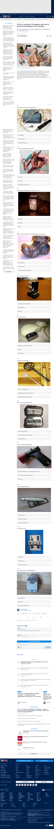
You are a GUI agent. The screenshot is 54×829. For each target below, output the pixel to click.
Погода (20, 14)
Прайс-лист (3, 767)
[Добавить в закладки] (48, 36)
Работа (36, 772)
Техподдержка (3, 774)
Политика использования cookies (33, 819)
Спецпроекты (46, 774)
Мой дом (28, 772)
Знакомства (15, 14)
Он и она (37, 765)
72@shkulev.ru (12, 818)
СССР (18, 613)
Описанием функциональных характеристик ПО (35, 814)
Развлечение (38, 613)
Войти (21, 647)
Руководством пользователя (32, 813)
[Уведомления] (50, 16)
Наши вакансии (4, 772)
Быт (29, 613)
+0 (47, 632)
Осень (36, 767)
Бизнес (17, 767)
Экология (46, 770)
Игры (44, 14)
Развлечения (37, 774)
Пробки (27, 16)
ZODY (47, 14)
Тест (33, 613)
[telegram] (17, 785)
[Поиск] (47, 16)
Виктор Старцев (23, 609)
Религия (36, 775)
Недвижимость (4, 14)
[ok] (22, 785)
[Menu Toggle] (1, 16)
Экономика (46, 772)
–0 (50, 632)
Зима (27, 765)
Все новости (8, 23)
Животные (18, 775)
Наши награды (3, 770)
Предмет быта (44, 613)
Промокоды (9, 14)
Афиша (30, 14)
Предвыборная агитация (5, 775)
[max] (28, 785)
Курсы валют (40, 14)
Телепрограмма (25, 14)
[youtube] (33, 785)
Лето (27, 770)
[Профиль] (52, 16)
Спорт (45, 765)
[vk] (20, 785)
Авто (17, 765)
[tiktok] (36, 785)
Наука (27, 774)
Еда (16, 774)
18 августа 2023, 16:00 (20, 33)
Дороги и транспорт (19, 772)
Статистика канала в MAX (5, 777)
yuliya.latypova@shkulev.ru (49, 809)
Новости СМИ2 (20, 654)
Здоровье (17, 777)
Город (17, 770)
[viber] (25, 785)
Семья (36, 777)
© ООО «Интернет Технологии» (5, 825)
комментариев (23, 35)
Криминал (28, 767)
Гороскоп (35, 14)
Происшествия (38, 770)
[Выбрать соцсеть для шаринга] (50, 36)
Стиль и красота (47, 767)
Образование (28, 777)
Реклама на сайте (4, 765)
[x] (31, 785)
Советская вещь (24, 613)
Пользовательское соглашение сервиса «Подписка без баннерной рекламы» (39, 822)
